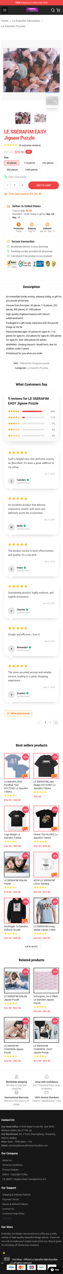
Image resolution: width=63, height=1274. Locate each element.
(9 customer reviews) (30, 145)
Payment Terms (10, 1199)
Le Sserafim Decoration (26, 20)
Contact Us (8, 1208)
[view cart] (58, 10)
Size (6, 157)
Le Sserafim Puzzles (13, 26)
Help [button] (57, 1270)
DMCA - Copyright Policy (15, 1174)
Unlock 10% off (7, 1259)
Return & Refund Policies (15, 1204)
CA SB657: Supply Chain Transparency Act (24, 1179)
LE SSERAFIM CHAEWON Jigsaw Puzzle (14, 1049)
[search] (53, 10)
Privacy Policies (10, 1169)
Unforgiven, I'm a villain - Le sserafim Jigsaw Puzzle (46, 999)
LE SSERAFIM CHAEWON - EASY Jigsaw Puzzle (43, 1049)
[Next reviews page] (56, 722)
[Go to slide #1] (23, 118)
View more (31, 946)
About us (7, 1160)
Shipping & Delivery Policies (16, 1194)
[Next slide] (56, 70)
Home (4, 20)
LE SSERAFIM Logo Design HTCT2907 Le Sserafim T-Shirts (44, 785)
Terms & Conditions (12, 1165)
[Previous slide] (6, 70)
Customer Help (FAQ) (13, 1213)
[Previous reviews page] (40, 722)
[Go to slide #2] (40, 118)
